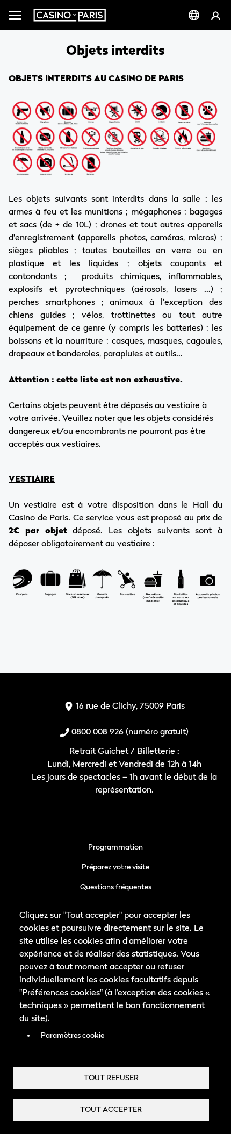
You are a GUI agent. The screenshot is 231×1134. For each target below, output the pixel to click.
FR (193, 15)
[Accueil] (69, 15)
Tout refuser (111, 1077)
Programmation (115, 846)
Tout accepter (111, 1109)
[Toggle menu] (15, 15)
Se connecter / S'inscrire (215, 15)
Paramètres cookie (72, 1035)
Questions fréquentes (115, 886)
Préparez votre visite (115, 866)
